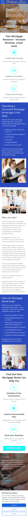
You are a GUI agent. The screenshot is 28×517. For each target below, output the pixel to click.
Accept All (14, 505)
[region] (14, 503)
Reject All (14, 513)
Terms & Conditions (9, 480)
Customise (14, 509)
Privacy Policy (7, 478)
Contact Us (6, 483)
